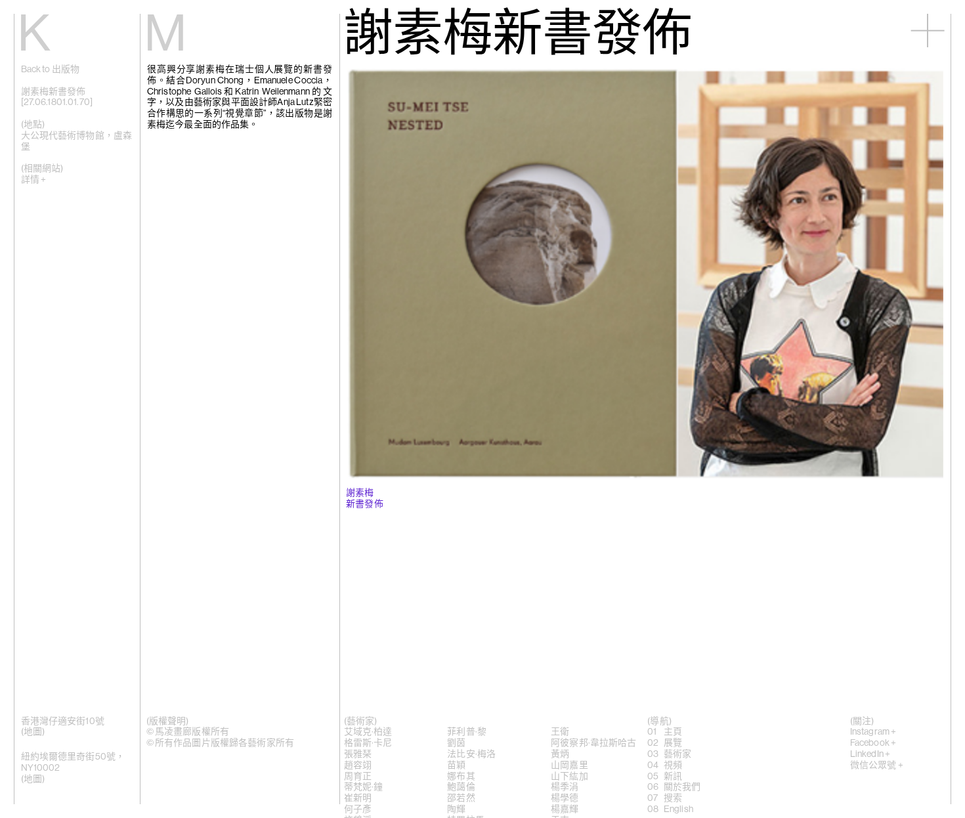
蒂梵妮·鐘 (363, 787)
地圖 (33, 732)
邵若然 (461, 798)
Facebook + (873, 743)
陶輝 (456, 809)
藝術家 (677, 754)
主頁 (673, 732)
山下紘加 (569, 776)
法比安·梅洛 (471, 754)
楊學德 (564, 798)
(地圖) (33, 779)
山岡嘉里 (569, 765)
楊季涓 (564, 787)
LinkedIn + (870, 754)
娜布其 (461, 776)
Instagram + (873, 732)
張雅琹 (358, 754)
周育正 (358, 776)
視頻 (673, 765)
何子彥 (358, 809)
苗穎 (456, 765)
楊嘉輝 (564, 809)
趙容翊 (358, 765)
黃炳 (560, 754)
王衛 (560, 732)
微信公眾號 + (876, 765)
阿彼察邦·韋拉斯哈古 (593, 743)
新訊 (673, 776)
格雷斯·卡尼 (368, 743)
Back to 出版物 (50, 69)
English (678, 809)
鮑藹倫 (461, 787)
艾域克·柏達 (368, 732)
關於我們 (682, 787)
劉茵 (456, 743)
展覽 (673, 743)
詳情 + (34, 179)
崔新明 (358, 798)
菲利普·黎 (466, 732)
